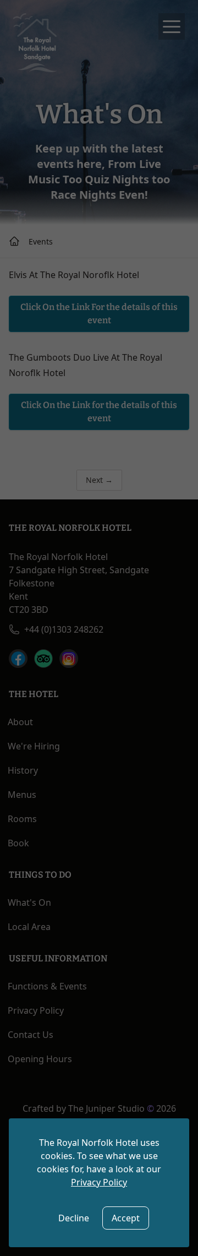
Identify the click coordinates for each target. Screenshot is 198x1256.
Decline (73, 1218)
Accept (126, 1218)
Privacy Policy (99, 1182)
